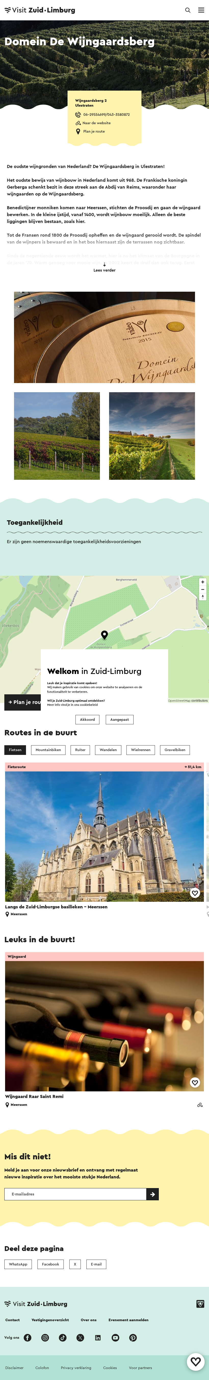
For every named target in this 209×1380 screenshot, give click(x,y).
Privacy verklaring (76, 1368)
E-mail (96, 1264)
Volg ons (11, 1338)
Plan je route (94, 131)
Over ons (89, 1320)
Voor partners (140, 1368)
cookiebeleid (89, 704)
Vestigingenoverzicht (50, 1320)
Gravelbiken (175, 750)
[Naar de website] (200, 1105)
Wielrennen (140, 750)
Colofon (42, 1368)
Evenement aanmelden (129, 1320)
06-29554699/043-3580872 (106, 115)
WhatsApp (18, 1264)
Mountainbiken (48, 750)
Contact (12, 1320)
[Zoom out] (202, 589)
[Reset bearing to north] (202, 596)
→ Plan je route (27, 702)
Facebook (50, 1264)
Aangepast (119, 720)
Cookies (110, 1368)
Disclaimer (14, 1368)
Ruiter (80, 750)
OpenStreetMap (179, 700)
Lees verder (104, 270)
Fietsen (15, 750)
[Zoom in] (202, 582)
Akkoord (87, 720)
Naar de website (97, 123)
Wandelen (108, 750)
